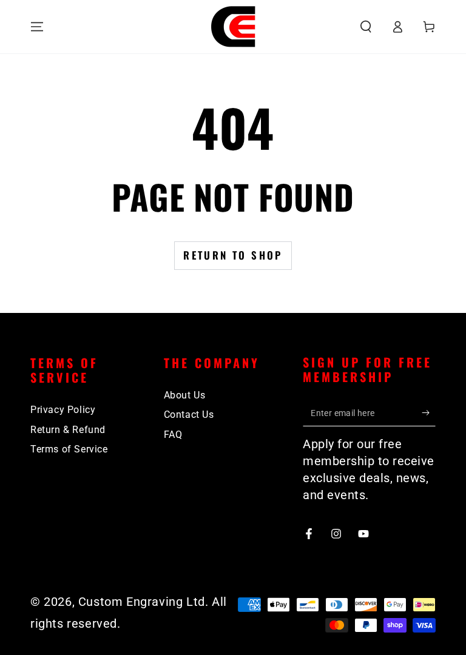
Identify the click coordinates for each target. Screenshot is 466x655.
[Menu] (37, 26)
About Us (185, 395)
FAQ (173, 434)
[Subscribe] (429, 412)
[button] (366, 26)
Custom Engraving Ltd (141, 601)
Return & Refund (68, 429)
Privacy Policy (62, 409)
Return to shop (233, 255)
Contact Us (189, 414)
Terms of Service (69, 449)
